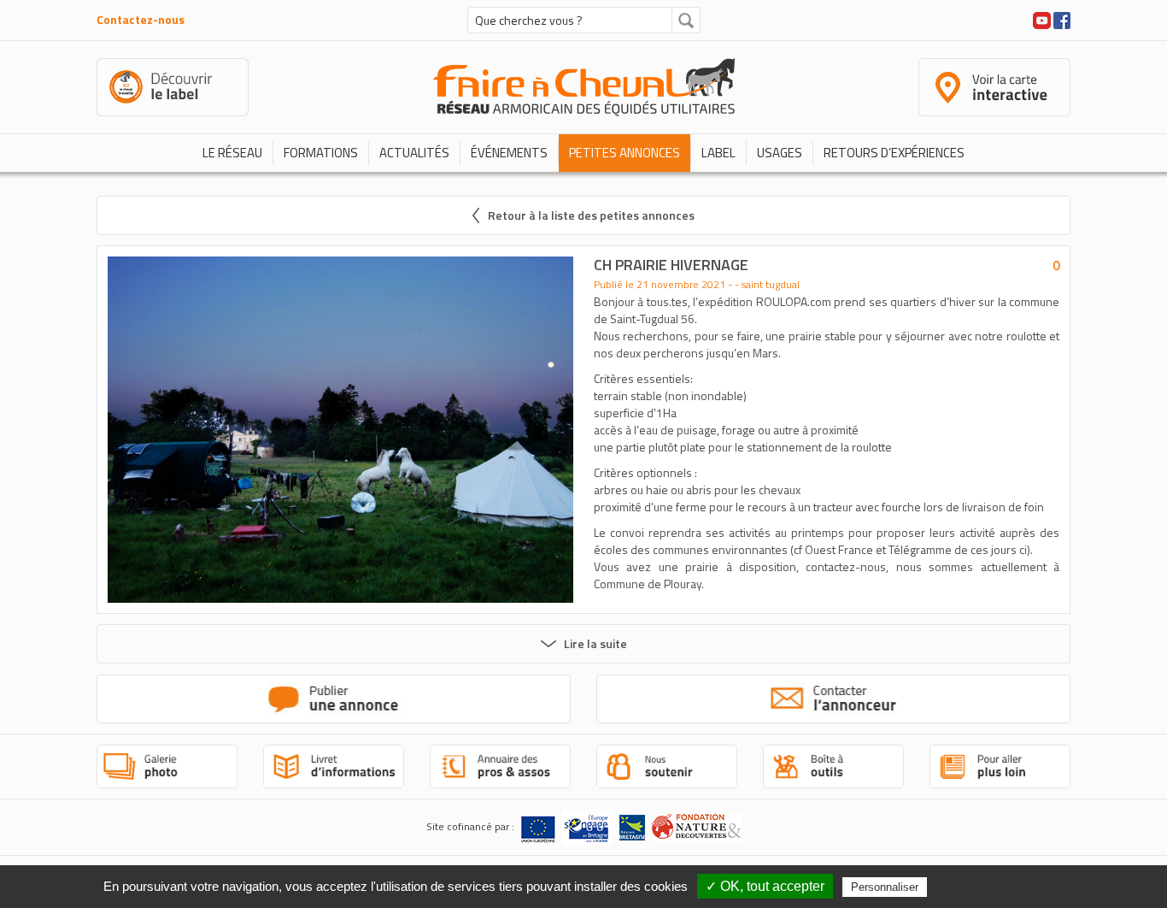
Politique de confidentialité (1005, 886)
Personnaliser (884, 887)
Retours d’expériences (894, 152)
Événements (509, 152)
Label (718, 152)
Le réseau (232, 152)
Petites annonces (624, 152)
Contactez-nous (141, 19)
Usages (779, 152)
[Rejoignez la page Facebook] (1061, 18)
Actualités (414, 152)
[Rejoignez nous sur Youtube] (1042, 18)
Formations (321, 152)
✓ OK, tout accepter (765, 886)
